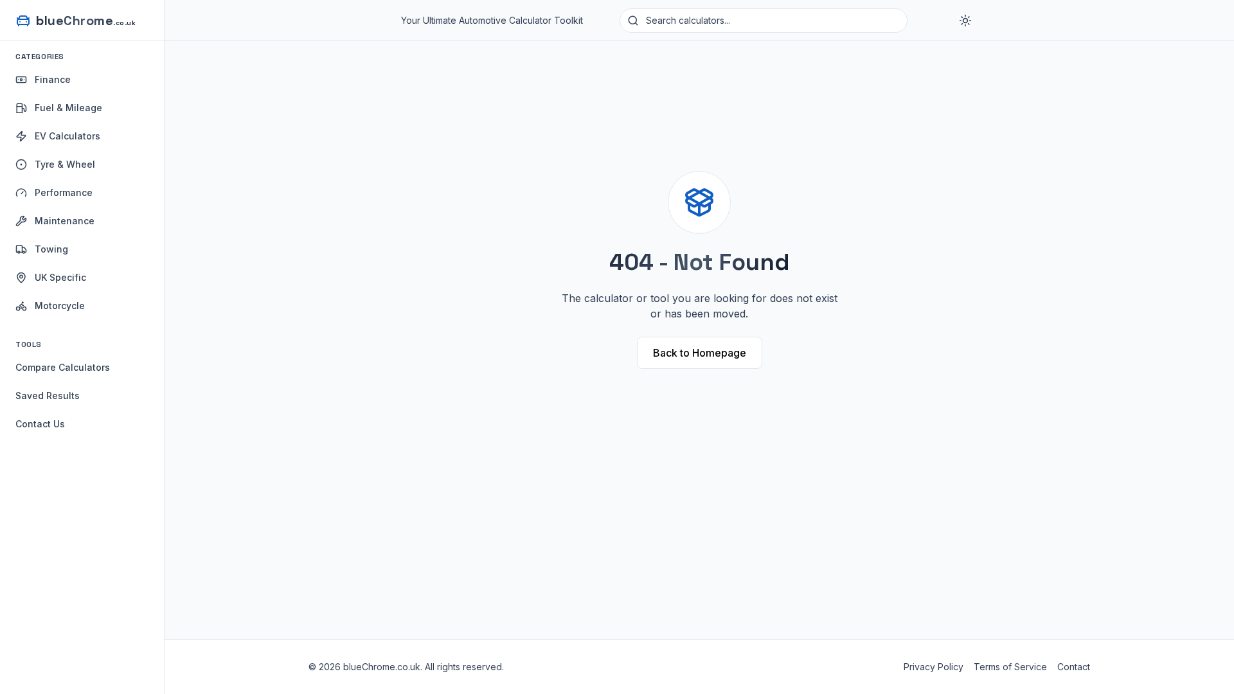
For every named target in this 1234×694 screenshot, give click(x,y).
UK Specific (60, 277)
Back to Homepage (699, 352)
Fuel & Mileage (68, 107)
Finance (53, 79)
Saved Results (47, 395)
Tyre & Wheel (65, 164)
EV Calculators (67, 135)
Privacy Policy (933, 666)
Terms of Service (1010, 666)
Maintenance (64, 220)
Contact (1073, 666)
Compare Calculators (62, 367)
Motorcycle (60, 305)
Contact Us (40, 423)
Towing (51, 249)
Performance (64, 192)
